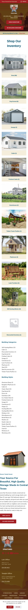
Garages (22, 593)
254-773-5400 (6, 581)
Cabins (16, 593)
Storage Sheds (7, 593)
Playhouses (22, 595)
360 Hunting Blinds (14, 309)
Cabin (14, 153)
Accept (10, 607)
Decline (18, 607)
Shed (14, 75)
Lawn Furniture (14, 283)
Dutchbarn (5, 395)
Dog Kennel (14, 101)
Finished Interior (6, 400)
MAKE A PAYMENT (19, 16)
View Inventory (14, 22)
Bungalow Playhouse (8, 384)
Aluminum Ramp (6, 382)
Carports (4, 595)
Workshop (5, 433)
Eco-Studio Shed (6, 398)
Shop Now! (22, 33)
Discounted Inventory (14, 335)
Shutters (4, 419)
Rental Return (5, 417)
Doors (3, 393)
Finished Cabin (14, 179)
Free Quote (6, 515)
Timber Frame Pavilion (13, 231)
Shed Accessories (7, 369)
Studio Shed (5, 424)
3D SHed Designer (8, 521)
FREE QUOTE (14, 17)
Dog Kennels (8, 598)
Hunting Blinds (18, 598)
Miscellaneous (6, 415)
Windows (4, 430)
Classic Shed (5, 389)
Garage (14, 127)
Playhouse (14, 257)
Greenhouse (14, 205)
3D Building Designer (14, 27)
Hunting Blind (6, 408)
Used (3, 428)
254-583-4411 (7, 16)
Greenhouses (13, 595)
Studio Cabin (5, 422)
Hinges (4, 406)
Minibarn (4, 413)
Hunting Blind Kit (7, 411)
